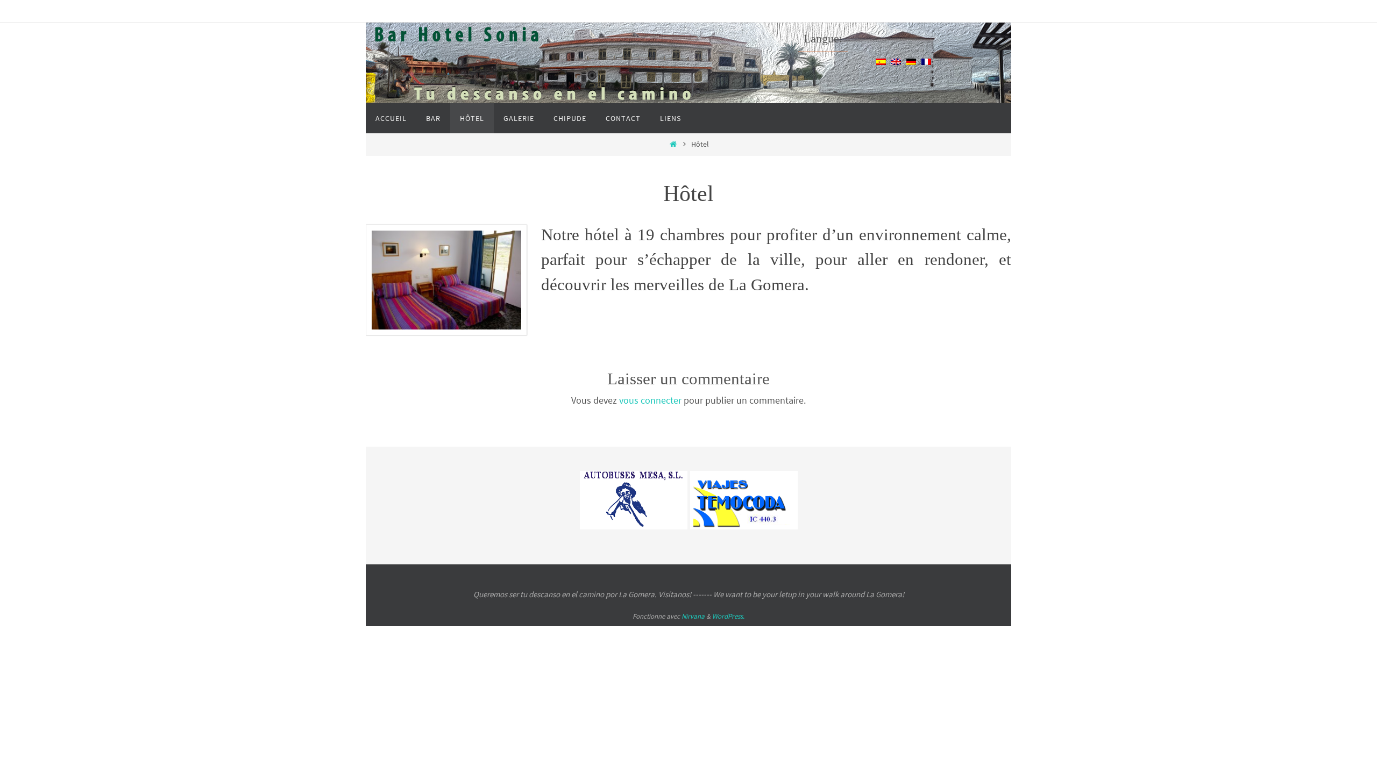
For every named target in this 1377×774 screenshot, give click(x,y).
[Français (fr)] (926, 61)
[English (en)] (896, 61)
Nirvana (693, 616)
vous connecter (650, 400)
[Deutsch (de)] (911, 61)
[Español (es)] (881, 61)
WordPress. (728, 616)
